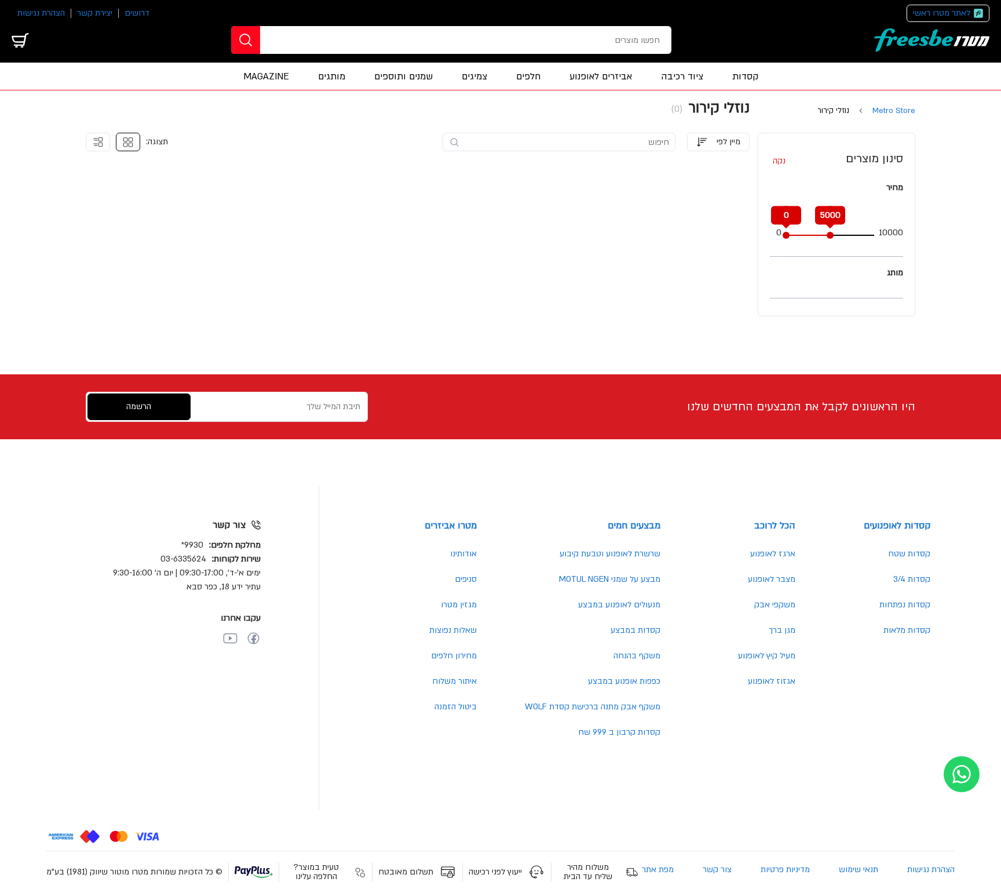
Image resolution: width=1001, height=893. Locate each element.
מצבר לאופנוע (771, 579)
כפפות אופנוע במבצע (624, 681)
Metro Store (893, 111)
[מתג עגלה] (20, 40)
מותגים (331, 76)
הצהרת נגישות (41, 13)
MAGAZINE (266, 76)
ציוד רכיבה (682, 76)
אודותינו (463, 553)
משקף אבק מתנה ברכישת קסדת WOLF (592, 706)
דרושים (137, 13)
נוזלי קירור (833, 111)
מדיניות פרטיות (785, 869)
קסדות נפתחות (904, 604)
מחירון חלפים (454, 655)
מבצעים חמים (634, 525)
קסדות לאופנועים (897, 525)
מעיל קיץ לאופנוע (766, 655)
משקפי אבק (774, 604)
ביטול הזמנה (455, 706)
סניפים (466, 579)
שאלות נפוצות (453, 630)
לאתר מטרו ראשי (941, 13)
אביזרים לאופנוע (600, 76)
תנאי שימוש (858, 869)
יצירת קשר (94, 13)
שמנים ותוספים (403, 76)
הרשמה (138, 406)
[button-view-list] (98, 142)
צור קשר (717, 869)
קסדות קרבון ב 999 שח (619, 732)
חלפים (528, 76)
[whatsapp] (962, 774)
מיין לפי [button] (728, 141)
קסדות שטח (909, 553)
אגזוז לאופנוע (771, 681)
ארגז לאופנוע (772, 553)
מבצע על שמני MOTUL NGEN (609, 579)
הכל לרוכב (774, 525)
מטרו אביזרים (451, 525)
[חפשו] (245, 40)
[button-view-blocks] (128, 142)
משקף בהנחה (636, 655)
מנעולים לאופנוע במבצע (619, 604)
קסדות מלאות (906, 630)
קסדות (745, 76)
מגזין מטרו (459, 604)
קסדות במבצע (635, 630)
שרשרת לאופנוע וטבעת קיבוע (610, 553)
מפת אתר (658, 869)
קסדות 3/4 (911, 579)
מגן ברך (782, 630)
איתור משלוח (454, 681)
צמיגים (474, 76)
